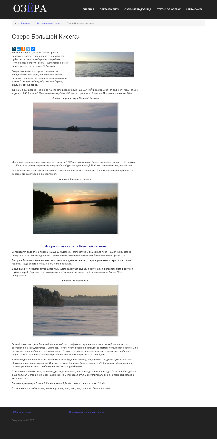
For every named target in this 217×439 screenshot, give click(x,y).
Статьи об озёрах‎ (169, 9)
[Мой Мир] (19, 49)
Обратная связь (22, 412)
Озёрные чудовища (137, 9)
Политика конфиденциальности (86, 412)
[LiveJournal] (14, 49)
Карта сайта (194, 9)
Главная (88, 9)
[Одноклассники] (23, 49)
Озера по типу (109, 9)
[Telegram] (28, 49)
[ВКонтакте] (33, 49)
